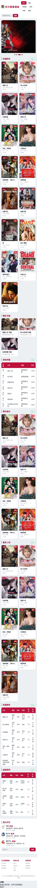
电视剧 (24, 7)
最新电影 (27, 863)
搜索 (15, 15)
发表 (32, 849)
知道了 (2, 887)
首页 (23, 3)
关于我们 (3, 863)
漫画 (29, 10)
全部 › (32, 360)
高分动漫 (27, 868)
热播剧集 (27, 865)
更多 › (32, 59)
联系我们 (3, 865)
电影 (29, 3)
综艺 (31, 7)
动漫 (23, 10)
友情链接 (3, 868)
